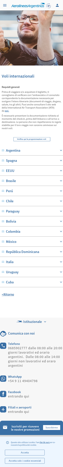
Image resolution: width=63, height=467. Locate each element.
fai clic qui (44, 442)
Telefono (14, 344)
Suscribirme (52, 427)
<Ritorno (8, 294)
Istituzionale (32, 321)
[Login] (57, 5)
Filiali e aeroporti (19, 407)
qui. (7, 110)
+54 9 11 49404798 (23, 381)
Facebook (14, 392)
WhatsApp (15, 377)
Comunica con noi (21, 333)
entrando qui (18, 396)
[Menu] (5, 5)
